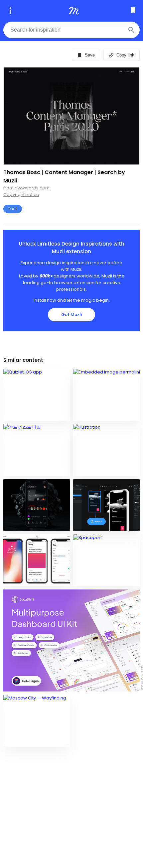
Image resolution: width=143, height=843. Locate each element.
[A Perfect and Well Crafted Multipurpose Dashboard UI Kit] (71, 640)
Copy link (124, 55)
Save (89, 55)
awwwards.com (32, 188)
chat (12, 208)
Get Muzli (71, 314)
